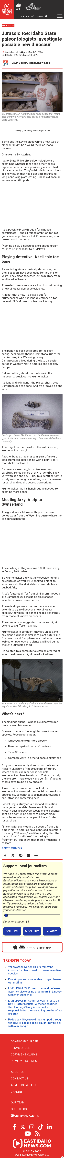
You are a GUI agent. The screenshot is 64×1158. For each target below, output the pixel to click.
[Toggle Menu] (60, 16)
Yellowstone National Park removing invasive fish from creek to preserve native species (34, 970)
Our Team (17, 1102)
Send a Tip (22, 16)
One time (12, 931)
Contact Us (19, 1078)
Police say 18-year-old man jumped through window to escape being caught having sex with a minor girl (35, 1023)
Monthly (32, 931)
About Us (17, 1072)
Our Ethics (19, 1109)
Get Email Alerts (26, 1115)
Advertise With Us (24, 1085)
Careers (16, 1091)
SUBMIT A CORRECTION (12, 848)
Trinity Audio (32, 130)
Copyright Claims (24, 1054)
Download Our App (24, 1041)
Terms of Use (20, 1048)
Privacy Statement (25, 1061)
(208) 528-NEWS (36, 16)
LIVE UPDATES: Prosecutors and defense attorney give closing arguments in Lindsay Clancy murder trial (35, 991)
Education (8, 25)
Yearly (52, 931)
